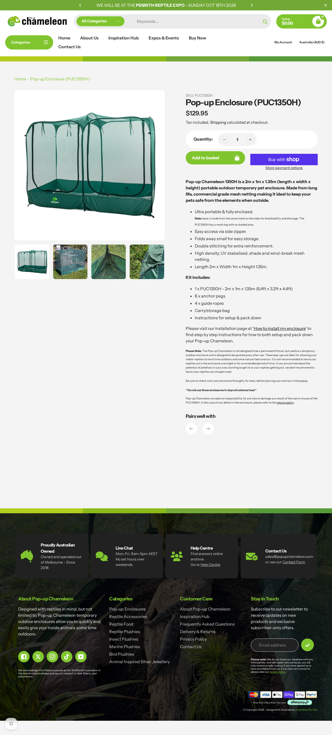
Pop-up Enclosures (127, 609)
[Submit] (307, 645)
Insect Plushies (123, 639)
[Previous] (80, 5)
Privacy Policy (193, 639)
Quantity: (203, 139)
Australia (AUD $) (311, 42)
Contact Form (293, 562)
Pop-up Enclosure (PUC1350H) (60, 78)
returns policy (285, 402)
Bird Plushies (121, 654)
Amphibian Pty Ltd (306, 709)
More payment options (284, 167)
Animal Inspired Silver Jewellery (139, 661)
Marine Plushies (124, 646)
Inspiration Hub (195, 616)
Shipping (218, 122)
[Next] (251, 5)
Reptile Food (121, 624)
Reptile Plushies (124, 631)
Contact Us (191, 646)
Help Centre (210, 564)
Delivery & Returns (198, 631)
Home (20, 78)
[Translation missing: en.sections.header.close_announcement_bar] (325, 5)
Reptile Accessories (128, 616)
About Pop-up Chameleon (205, 609)
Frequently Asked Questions (207, 624)
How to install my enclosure (280, 328)
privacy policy (277, 672)
